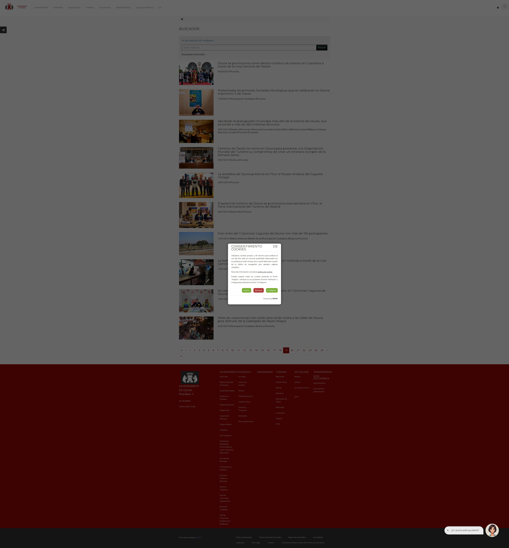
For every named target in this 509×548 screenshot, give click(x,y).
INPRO (275, 298)
